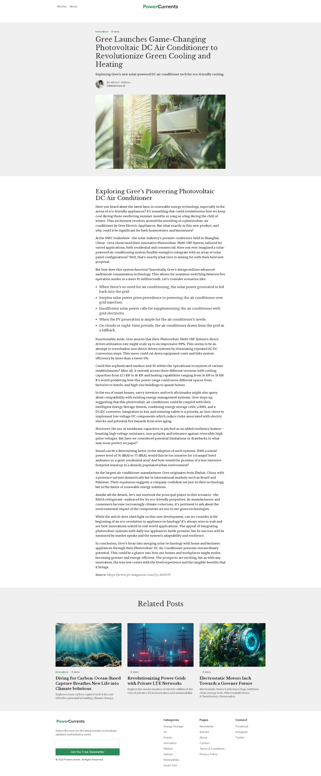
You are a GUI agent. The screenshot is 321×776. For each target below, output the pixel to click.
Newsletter (207, 726)
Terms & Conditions (212, 748)
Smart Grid (170, 765)
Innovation (101, 31)
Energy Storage (173, 726)
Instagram (241, 732)
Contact (205, 743)
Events (167, 737)
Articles (62, 6)
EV (165, 732)
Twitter (239, 737)
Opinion (168, 754)
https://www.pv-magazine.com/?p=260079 (139, 575)
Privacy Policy (209, 754)
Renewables (171, 760)
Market (168, 748)
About (73, 6)
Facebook (241, 726)
